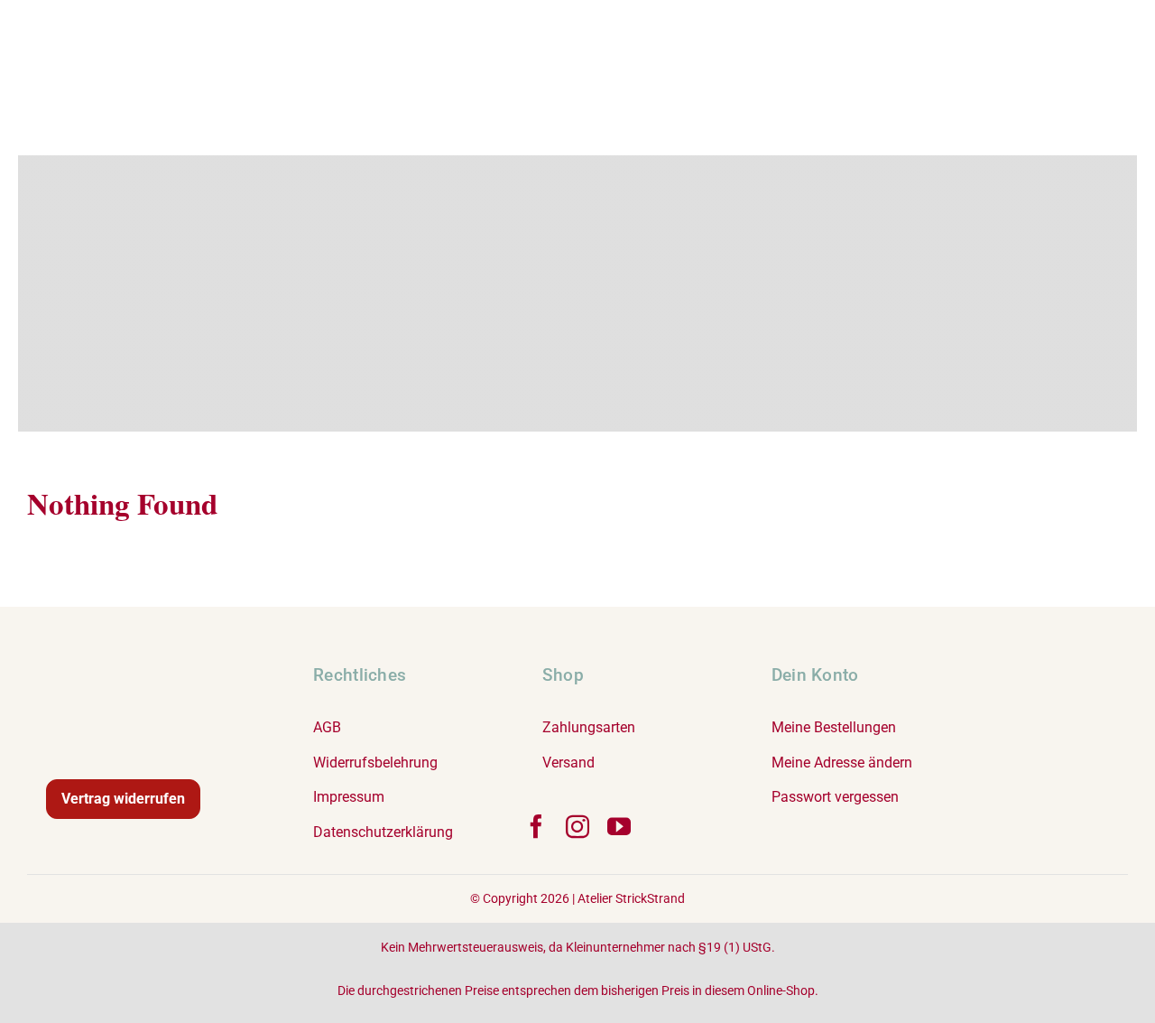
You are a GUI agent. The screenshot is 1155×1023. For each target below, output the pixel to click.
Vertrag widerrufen (123, 798)
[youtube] (619, 826)
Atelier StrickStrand (631, 898)
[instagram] (577, 826)
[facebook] (536, 826)
